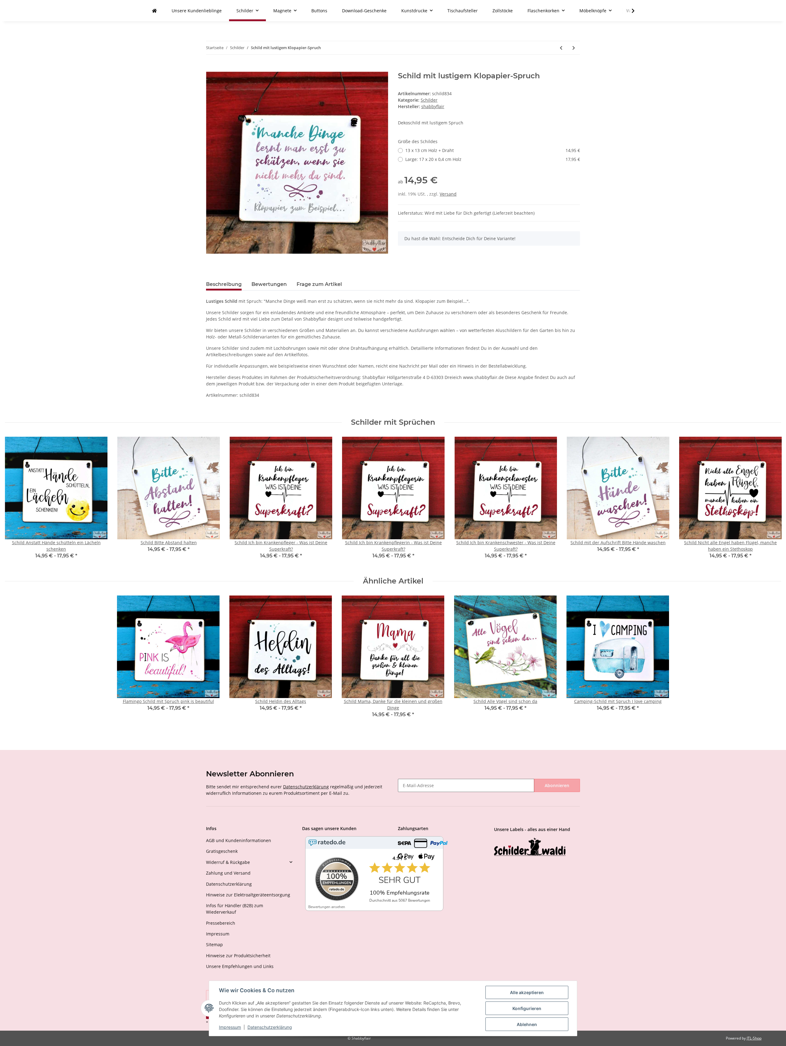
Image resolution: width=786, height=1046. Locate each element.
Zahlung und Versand (228, 873)
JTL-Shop (754, 1038)
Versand (448, 194)
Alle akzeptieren (527, 992)
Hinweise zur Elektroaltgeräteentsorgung (248, 895)
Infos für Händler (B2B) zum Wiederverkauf (234, 909)
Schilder (429, 100)
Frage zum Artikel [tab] (319, 284)
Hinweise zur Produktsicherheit (238, 955)
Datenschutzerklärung (306, 787)
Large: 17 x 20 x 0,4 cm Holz (492, 159)
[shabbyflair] (154, 10)
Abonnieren (557, 785)
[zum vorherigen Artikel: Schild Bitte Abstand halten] (561, 47)
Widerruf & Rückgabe (228, 862)
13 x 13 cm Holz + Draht (492, 150)
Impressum (217, 934)
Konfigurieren (526, 1008)
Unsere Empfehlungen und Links (240, 966)
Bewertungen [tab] (269, 284)
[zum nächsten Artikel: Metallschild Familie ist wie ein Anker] (573, 47)
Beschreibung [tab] (224, 284)
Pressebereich (220, 923)
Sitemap (214, 944)
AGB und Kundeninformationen (238, 840)
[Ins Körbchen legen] (211, 68)
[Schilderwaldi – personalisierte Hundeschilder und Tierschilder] (530, 847)
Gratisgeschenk (222, 851)
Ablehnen (527, 1024)
